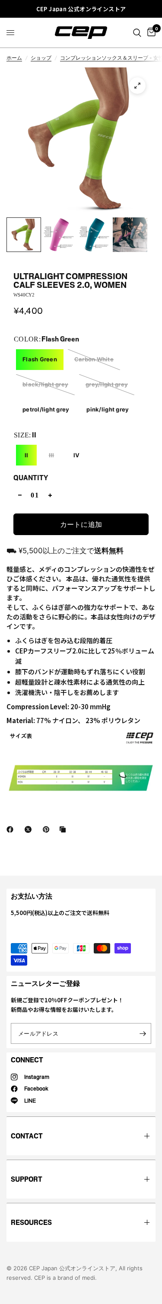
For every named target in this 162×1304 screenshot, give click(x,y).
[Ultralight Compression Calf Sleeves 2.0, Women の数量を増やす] (50, 495)
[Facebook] (11, 829)
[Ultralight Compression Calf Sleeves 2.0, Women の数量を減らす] (19, 495)
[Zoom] (137, 85)
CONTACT (27, 1136)
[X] (30, 829)
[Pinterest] (48, 829)
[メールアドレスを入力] (142, 1033)
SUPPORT (26, 1179)
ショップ (41, 57)
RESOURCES (31, 1222)
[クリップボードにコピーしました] (64, 829)
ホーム (14, 57)
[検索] (137, 33)
